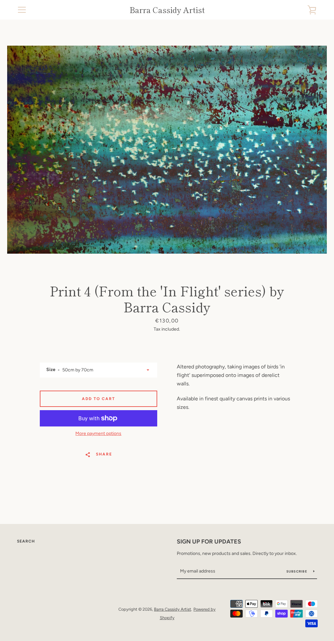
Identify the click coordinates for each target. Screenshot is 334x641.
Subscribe (297, 571)
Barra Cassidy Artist (167, 10)
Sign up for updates (209, 541)
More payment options (98, 433)
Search (26, 541)
